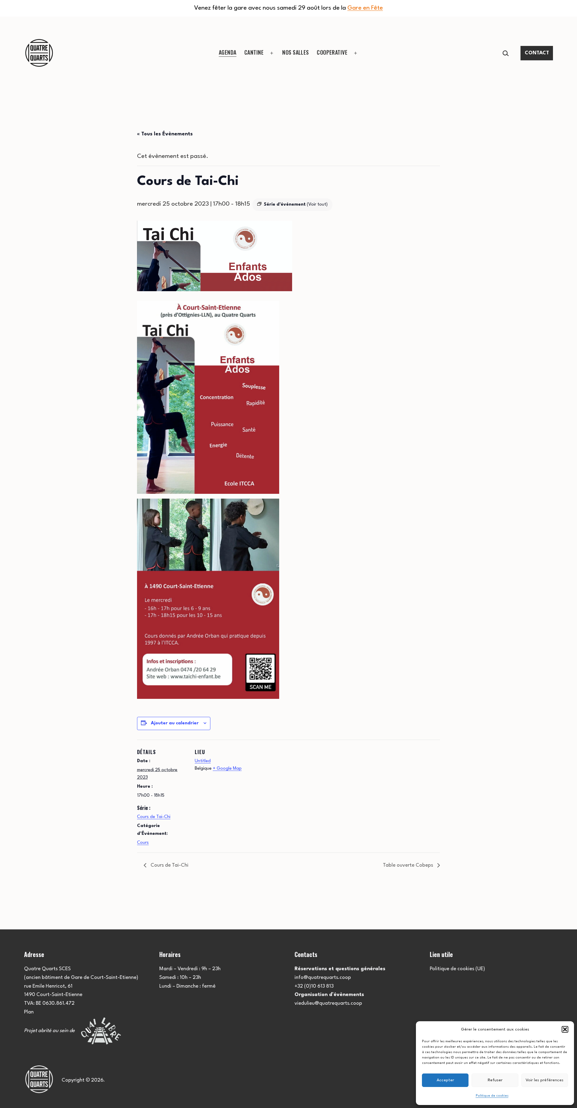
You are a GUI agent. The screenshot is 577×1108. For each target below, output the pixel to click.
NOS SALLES (295, 52)
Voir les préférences (544, 1080)
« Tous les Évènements (165, 134)
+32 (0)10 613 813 (314, 986)
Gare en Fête (365, 8)
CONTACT (537, 53)
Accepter (445, 1080)
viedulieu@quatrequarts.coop (328, 1003)
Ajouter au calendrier (175, 723)
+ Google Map (227, 768)
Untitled (203, 761)
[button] (565, 1029)
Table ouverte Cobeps (408, 865)
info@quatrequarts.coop (323, 977)
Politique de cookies (492, 1095)
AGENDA (228, 52)
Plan (29, 1012)
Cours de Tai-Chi (153, 817)
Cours (143, 843)
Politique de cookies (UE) (457, 968)
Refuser (495, 1080)
